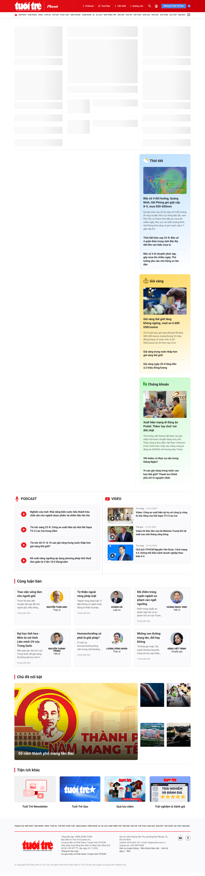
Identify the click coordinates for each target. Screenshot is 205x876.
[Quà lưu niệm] (125, 789)
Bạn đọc (181, 15)
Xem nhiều (32, 15)
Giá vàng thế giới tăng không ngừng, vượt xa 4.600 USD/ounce (161, 323)
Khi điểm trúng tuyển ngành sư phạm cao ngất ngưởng (147, 598)
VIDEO (116, 499)
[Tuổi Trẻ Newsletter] (35, 789)
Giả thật (173, 15)
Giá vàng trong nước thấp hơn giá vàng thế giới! (160, 353)
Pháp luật (64, 15)
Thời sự (47, 15)
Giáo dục (146, 15)
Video (40, 15)
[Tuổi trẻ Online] (38, 845)
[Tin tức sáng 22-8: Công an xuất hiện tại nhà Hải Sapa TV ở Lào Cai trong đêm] (23, 529)
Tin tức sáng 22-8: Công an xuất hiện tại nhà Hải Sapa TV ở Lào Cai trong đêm (61, 529)
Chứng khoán (158, 384)
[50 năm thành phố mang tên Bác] (76, 721)
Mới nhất (23, 15)
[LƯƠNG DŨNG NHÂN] (117, 640)
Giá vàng (157, 281)
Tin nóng (140, 508)
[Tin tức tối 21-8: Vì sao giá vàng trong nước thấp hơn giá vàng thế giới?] (23, 545)
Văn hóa (120, 15)
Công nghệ (86, 15)
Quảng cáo (137, 6)
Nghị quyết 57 (151, 715)
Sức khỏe (164, 15)
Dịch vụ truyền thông (129, 848)
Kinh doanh (75, 15)
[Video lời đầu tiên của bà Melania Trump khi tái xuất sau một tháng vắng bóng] (120, 534)
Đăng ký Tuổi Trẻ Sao (174, 6)
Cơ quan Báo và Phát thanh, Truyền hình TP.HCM (83, 854)
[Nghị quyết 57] (152, 695)
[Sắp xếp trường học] (152, 735)
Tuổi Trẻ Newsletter (35, 806)
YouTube (105, 6)
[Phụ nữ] (52, 6)
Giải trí (129, 15)
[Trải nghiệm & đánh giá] (170, 789)
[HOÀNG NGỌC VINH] (177, 598)
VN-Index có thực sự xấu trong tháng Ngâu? (160, 460)
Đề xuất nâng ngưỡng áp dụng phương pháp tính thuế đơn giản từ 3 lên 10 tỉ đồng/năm (60, 560)
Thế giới (55, 15)
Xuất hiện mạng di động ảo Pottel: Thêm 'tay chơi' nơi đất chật (160, 426)
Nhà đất (155, 15)
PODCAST (29, 499)
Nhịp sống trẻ (110, 15)
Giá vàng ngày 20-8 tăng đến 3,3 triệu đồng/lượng (159, 365)
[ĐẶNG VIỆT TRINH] (177, 640)
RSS (128, 851)
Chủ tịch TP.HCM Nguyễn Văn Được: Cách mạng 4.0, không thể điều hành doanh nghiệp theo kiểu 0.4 (161, 553)
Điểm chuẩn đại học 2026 (178, 754)
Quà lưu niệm (125, 806)
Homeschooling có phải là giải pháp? (89, 635)
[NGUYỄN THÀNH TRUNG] (57, 640)
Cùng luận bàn (29, 581)
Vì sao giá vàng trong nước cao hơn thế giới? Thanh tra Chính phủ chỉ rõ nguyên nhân (161, 474)
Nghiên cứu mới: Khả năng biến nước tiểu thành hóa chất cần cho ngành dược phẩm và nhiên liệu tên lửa (60, 513)
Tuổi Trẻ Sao (80, 806)
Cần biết (122, 6)
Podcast (90, 6)
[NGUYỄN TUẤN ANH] (57, 598)
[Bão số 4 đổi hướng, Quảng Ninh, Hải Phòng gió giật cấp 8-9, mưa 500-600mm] (165, 180)
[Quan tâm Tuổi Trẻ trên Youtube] (180, 838)
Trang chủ (19, 826)
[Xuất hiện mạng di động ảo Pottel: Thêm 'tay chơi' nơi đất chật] (165, 404)
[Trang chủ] (15, 15)
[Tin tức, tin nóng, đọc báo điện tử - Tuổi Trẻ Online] (30, 6)
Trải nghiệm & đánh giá (170, 806)
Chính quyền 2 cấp (177, 714)
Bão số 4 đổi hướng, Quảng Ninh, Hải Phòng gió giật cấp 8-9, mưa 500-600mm (161, 202)
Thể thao (137, 15)
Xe (94, 15)
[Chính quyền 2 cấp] (179, 695)
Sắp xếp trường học (151, 754)
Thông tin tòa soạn (70, 851)
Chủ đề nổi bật (29, 677)
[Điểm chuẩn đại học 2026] (179, 735)
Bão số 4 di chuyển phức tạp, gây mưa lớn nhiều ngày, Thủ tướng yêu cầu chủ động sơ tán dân (161, 259)
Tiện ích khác (28, 770)
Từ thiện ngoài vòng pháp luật (86, 594)
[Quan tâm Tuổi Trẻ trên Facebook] (188, 838)
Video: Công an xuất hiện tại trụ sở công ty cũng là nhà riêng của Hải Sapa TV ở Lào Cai (161, 514)
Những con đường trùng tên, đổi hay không (148, 637)
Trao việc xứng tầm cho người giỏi (29, 594)
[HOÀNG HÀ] (117, 598)
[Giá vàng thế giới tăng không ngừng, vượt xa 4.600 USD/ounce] (165, 301)
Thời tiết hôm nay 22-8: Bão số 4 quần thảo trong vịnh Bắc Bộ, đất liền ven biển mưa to (161, 241)
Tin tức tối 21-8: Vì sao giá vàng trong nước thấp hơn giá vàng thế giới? (60, 544)
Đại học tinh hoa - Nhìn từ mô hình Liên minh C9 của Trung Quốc (28, 639)
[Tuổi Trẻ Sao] (80, 789)
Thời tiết (156, 161)
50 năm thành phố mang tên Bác (46, 753)
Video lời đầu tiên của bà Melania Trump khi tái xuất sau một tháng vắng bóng (161, 533)
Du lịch (99, 15)
